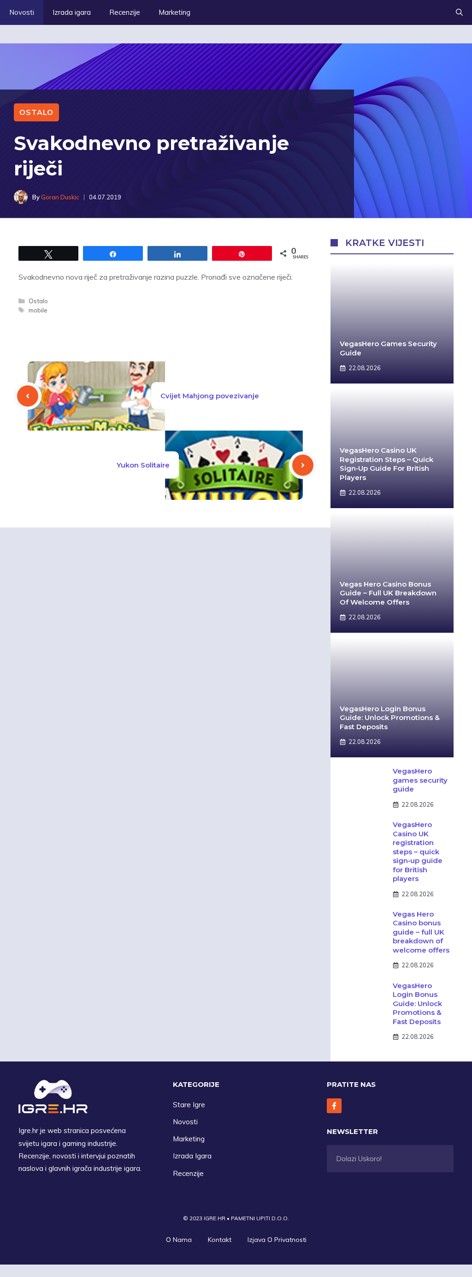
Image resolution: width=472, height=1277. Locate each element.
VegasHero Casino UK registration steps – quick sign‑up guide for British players (386, 464)
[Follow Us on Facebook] (334, 1105)
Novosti (21, 12)
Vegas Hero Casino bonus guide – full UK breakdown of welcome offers (388, 593)
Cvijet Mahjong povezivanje (209, 395)
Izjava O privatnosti (277, 1239)
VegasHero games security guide (420, 780)
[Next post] (303, 465)
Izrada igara (72, 12)
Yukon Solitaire (143, 465)
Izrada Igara (192, 1155)
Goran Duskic (60, 197)
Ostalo (36, 112)
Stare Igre (189, 1104)
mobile (38, 310)
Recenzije (124, 12)
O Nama (179, 1239)
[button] (459, 12)
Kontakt (219, 1239)
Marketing (174, 12)
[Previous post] (27, 396)
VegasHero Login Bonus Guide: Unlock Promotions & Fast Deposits (390, 717)
